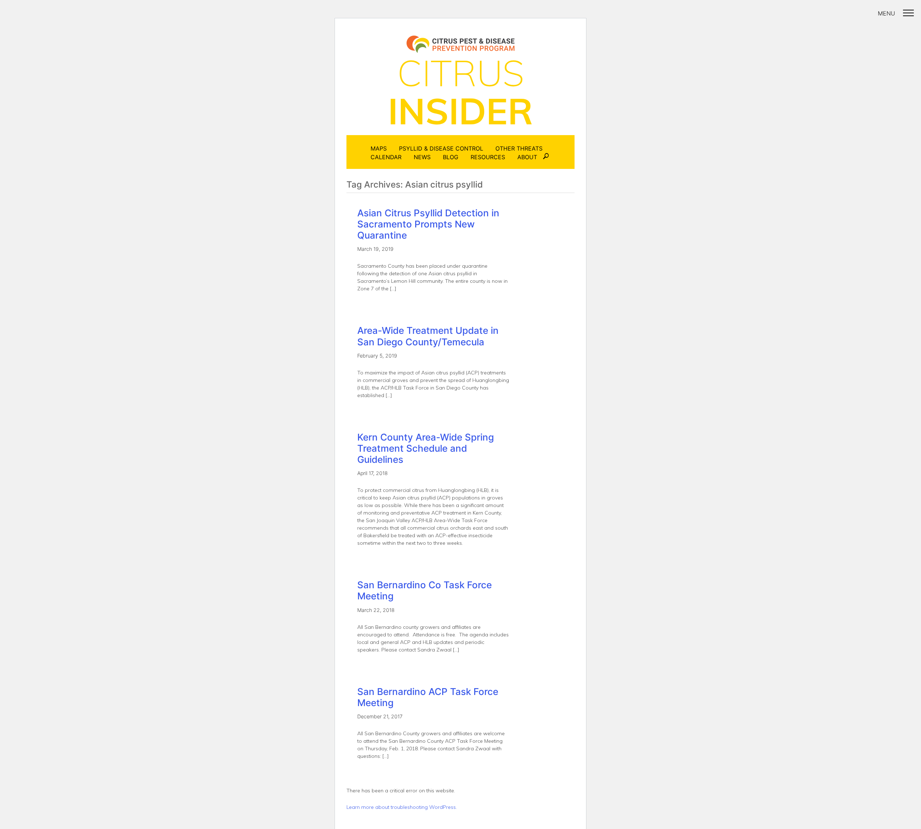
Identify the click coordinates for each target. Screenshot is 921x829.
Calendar (386, 157)
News (422, 157)
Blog (450, 157)
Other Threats (519, 148)
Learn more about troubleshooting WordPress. (401, 807)
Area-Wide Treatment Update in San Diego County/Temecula (428, 336)
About (527, 157)
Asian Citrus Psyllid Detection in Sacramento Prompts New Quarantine (428, 224)
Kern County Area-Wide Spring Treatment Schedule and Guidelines (425, 448)
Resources (488, 157)
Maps (379, 148)
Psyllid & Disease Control (441, 148)
